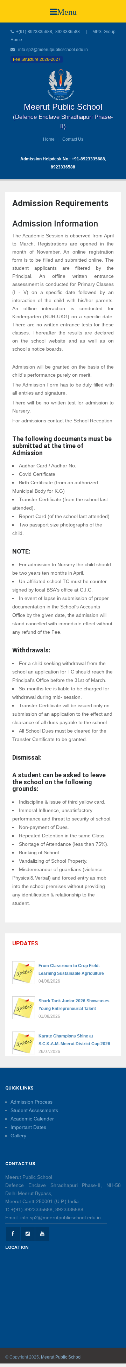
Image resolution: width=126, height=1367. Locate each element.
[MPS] (63, 84)
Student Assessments (34, 1110)
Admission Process (31, 1102)
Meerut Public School (61, 1357)
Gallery (18, 1135)
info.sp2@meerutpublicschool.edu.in (53, 49)
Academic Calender (32, 1119)
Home (49, 139)
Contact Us (72, 139)
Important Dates (28, 1127)
